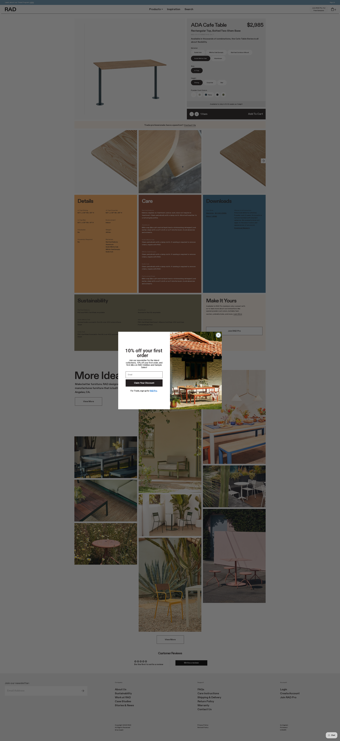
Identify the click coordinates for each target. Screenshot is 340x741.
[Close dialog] (218, 335)
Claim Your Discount (144, 383)
